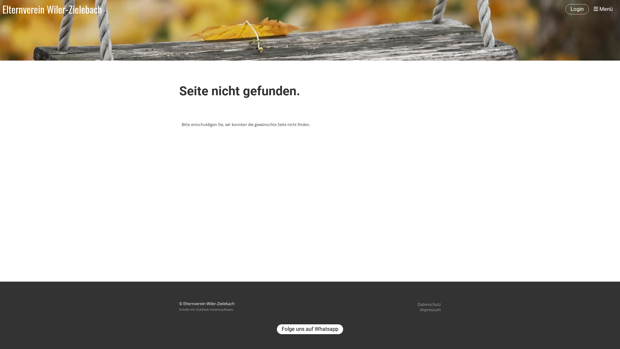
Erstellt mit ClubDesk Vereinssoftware (206, 309)
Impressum (430, 309)
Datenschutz (429, 304)
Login (577, 9)
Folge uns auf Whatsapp (310, 329)
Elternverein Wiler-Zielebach (52, 9)
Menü (605, 9)
